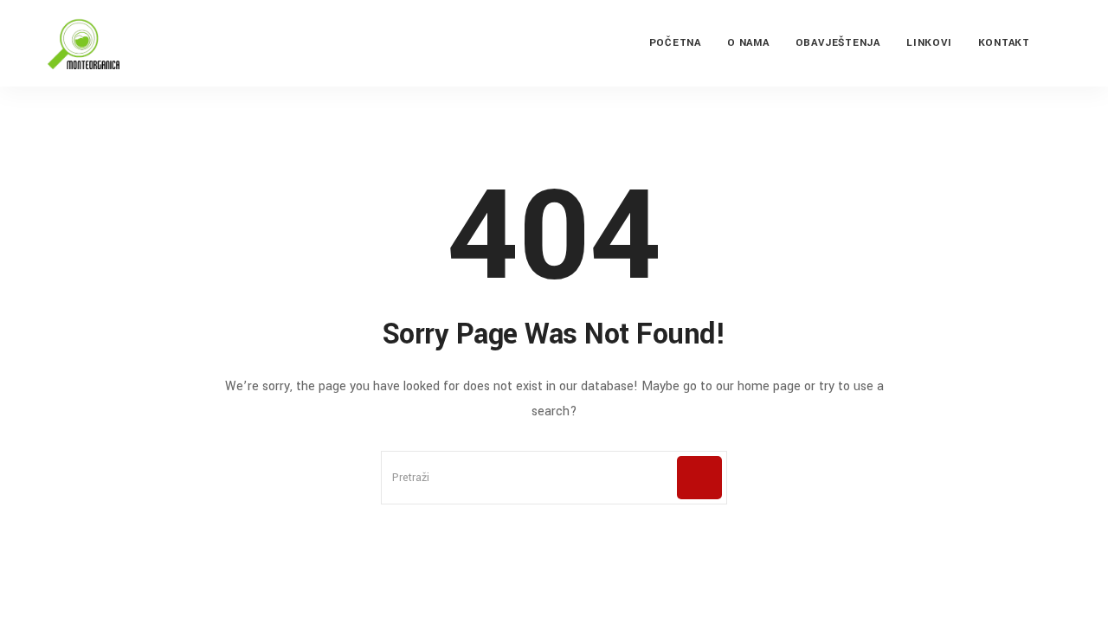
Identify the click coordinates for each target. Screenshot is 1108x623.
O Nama (748, 42)
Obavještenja (838, 42)
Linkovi (928, 42)
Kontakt (1004, 42)
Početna (675, 42)
